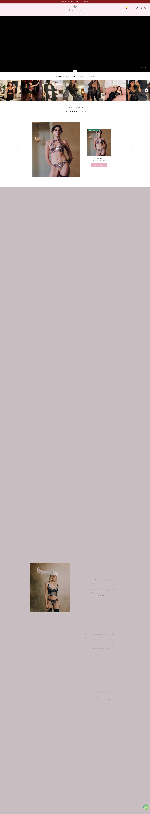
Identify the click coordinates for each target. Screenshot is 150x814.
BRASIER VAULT (99, 158)
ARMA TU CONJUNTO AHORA (100, 648)
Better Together (13, 46)
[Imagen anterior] (3, 90)
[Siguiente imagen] (146, 90)
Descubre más (100, 595)
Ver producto (99, 165)
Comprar (64, 13)
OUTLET (86, 13)
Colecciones (75, 13)
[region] (75, 44)
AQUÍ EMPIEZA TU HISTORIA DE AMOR (100, 699)
